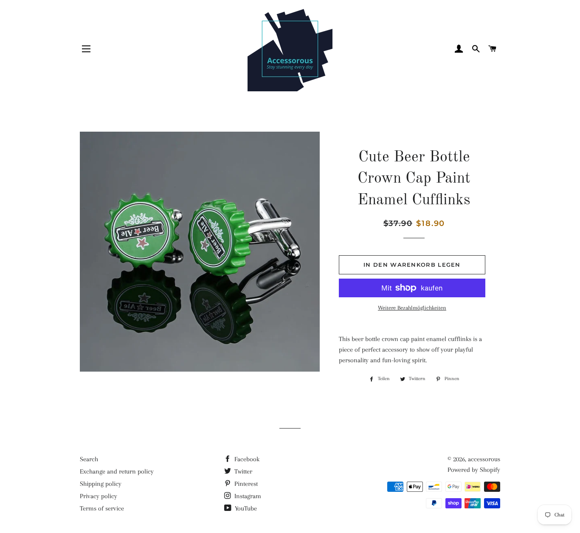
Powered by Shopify (474, 470)
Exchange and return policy (117, 471)
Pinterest (245, 484)
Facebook (246, 459)
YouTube (245, 508)
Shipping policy (100, 484)
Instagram (247, 496)
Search (89, 459)
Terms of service (102, 508)
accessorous (484, 459)
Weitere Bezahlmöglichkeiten (412, 308)
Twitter (242, 471)
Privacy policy (98, 496)
